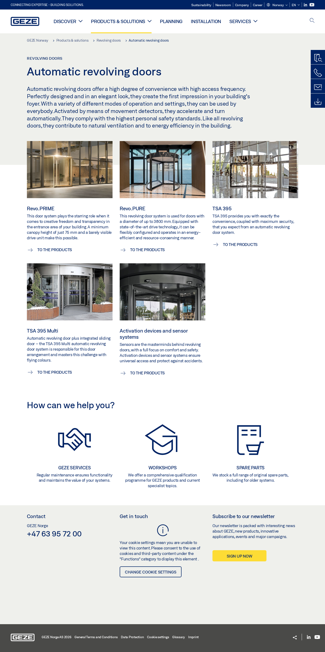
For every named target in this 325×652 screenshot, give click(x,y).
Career (257, 5)
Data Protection (132, 637)
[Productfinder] (318, 58)
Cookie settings (158, 637)
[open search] (312, 20)
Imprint (193, 637)
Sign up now (239, 556)
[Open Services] (255, 21)
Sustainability (201, 5)
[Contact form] (318, 87)
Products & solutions (118, 21)
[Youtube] (312, 5)
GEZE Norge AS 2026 (56, 637)
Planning (171, 21)
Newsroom (223, 5)
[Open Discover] (81, 21)
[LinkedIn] (306, 5)
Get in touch (134, 516)
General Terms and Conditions (96, 637)
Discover (65, 21)
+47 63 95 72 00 (54, 533)
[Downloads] (318, 101)
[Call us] (318, 72)
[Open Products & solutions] (150, 21)
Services (240, 21)
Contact (36, 516)
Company (242, 5)
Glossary (178, 637)
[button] (277, 5)
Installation (206, 21)
